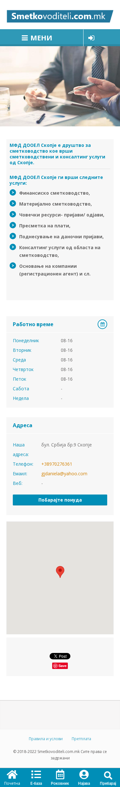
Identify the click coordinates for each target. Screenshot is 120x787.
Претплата (81, 738)
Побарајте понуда (60, 500)
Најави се (91, 38)
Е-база (36, 783)
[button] (108, 776)
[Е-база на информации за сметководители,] (60, 14)
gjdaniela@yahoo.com (64, 473)
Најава (84, 783)
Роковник (60, 783)
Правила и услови (46, 738)
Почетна (12, 783)
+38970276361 (56, 464)
